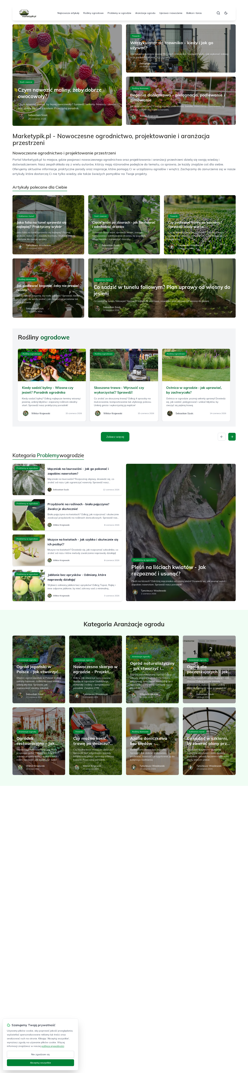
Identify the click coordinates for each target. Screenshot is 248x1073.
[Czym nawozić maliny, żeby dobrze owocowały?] (67, 75)
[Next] (232, 437)
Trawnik (136, 36)
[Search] (218, 13)
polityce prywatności (53, 1046)
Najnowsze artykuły (68, 13)
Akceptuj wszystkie (40, 1062)
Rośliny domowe (140, 88)
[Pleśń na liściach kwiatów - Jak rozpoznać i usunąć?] (181, 532)
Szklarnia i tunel (26, 216)
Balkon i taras (194, 13)
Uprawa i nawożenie (170, 13)
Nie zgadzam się (40, 1054)
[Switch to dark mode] (226, 13)
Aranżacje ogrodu (145, 13)
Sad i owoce (26, 82)
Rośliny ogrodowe (93, 13)
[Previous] (222, 437)
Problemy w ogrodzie (119, 13)
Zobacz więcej (115, 436)
